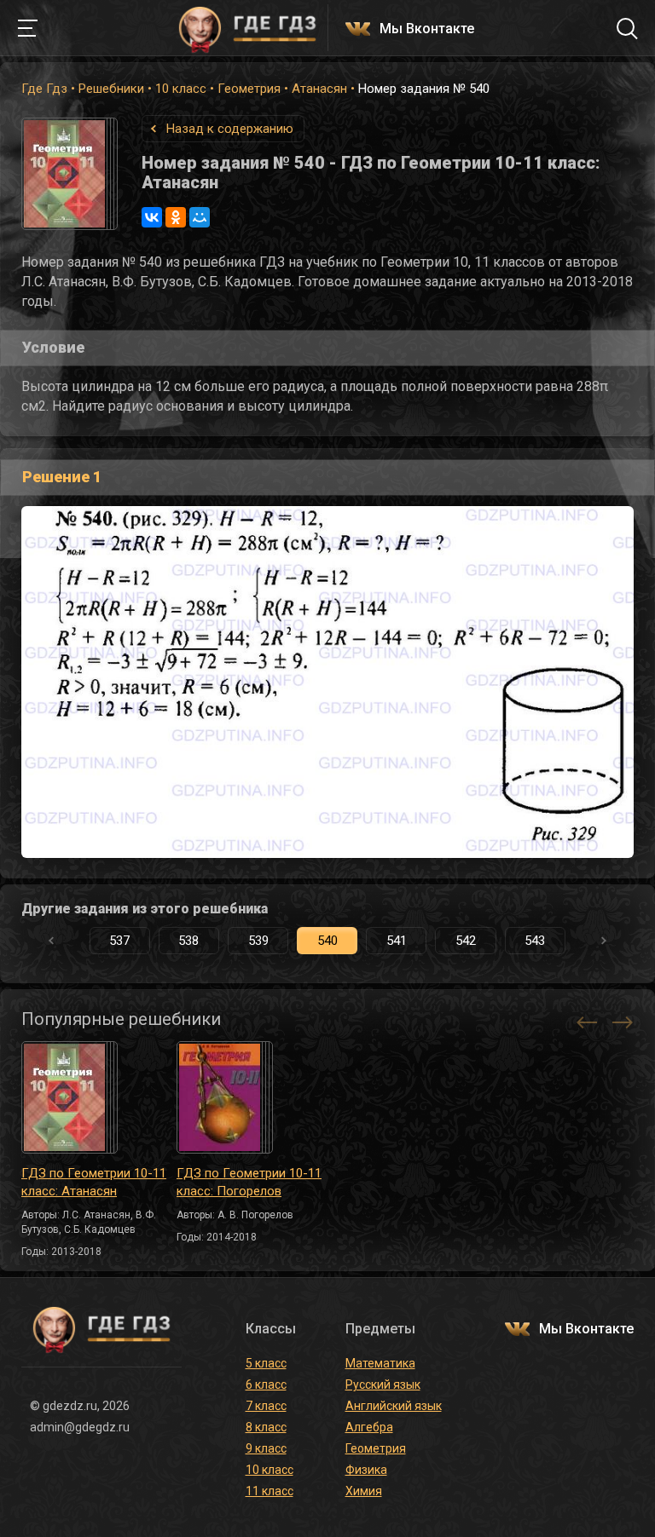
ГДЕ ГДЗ (247, 28)
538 (188, 940)
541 (396, 940)
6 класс (266, 1384)
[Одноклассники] (175, 217)
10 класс (180, 88)
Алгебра (369, 1427)
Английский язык (393, 1406)
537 (119, 940)
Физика (366, 1470)
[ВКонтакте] (152, 217)
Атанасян (319, 88)
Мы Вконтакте (427, 29)
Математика (380, 1363)
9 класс (266, 1448)
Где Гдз (44, 88)
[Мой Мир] (199, 217)
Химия (363, 1491)
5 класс (266, 1363)
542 (465, 940)
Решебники (111, 88)
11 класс (269, 1491)
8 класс (266, 1427)
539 (258, 940)
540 (327, 940)
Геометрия (249, 88)
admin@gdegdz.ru (80, 1427)
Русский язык (382, 1384)
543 (535, 940)
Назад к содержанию (229, 128)
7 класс (266, 1406)
